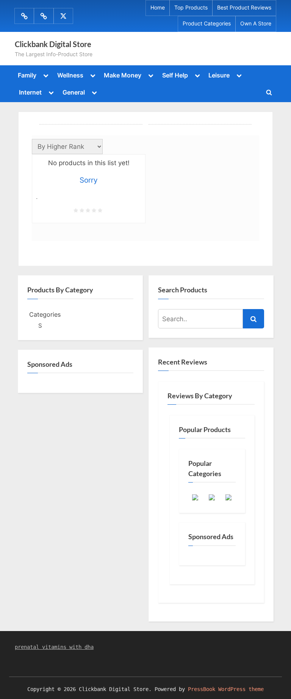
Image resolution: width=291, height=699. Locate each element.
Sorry (89, 180)
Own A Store (255, 24)
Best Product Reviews (244, 8)
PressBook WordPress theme (226, 689)
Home (157, 8)
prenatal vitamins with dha (54, 647)
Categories (45, 314)
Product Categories (207, 24)
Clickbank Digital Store (53, 44)
